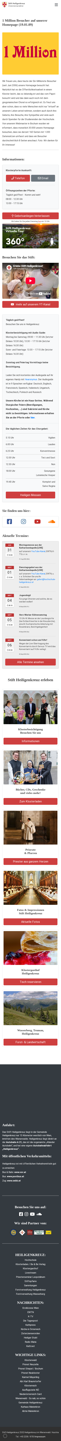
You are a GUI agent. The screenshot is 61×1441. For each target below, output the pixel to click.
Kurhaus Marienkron (30, 1406)
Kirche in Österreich (30, 1329)
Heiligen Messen (30, 495)
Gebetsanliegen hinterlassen (32, 216)
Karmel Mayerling (30, 1377)
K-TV (30, 1316)
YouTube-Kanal (38, 551)
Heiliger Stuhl (30, 1337)
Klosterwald (31, 1360)
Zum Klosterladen (30, 801)
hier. (33, 417)
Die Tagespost (30, 1320)
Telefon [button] (19, 178)
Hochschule (30, 1260)
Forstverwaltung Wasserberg (30, 1294)
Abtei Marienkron (30, 1411)
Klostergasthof (30, 1268)
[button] (5, 1436)
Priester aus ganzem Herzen (30, 861)
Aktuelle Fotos (30, 921)
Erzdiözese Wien (30, 1308)
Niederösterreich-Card (30, 1394)
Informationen (30, 741)
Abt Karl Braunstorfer (30, 1381)
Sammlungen (30, 1285)
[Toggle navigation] (56, 4)
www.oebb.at (14, 1180)
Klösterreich (30, 1385)
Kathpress (30, 1325)
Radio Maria (30, 1342)
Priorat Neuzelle (30, 1364)
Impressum (40, 1436)
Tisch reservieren (30, 982)
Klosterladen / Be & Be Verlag (30, 1264)
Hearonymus (31, 379)
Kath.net (30, 1346)
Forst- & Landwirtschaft (30, 1042)
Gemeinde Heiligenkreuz (30, 1402)
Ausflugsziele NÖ (30, 1390)
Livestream (30, 1272)
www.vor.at (20, 1172)
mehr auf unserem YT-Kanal (32, 304)
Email (44, 178)
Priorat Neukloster (30, 1373)
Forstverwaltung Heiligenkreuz (30, 1289)
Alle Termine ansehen (30, 662)
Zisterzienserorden (30, 1333)
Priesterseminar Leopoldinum (30, 1277)
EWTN (30, 1312)
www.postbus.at (15, 1176)
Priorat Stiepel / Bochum (30, 1368)
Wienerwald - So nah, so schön (30, 1398)
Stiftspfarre (31, 1281)
